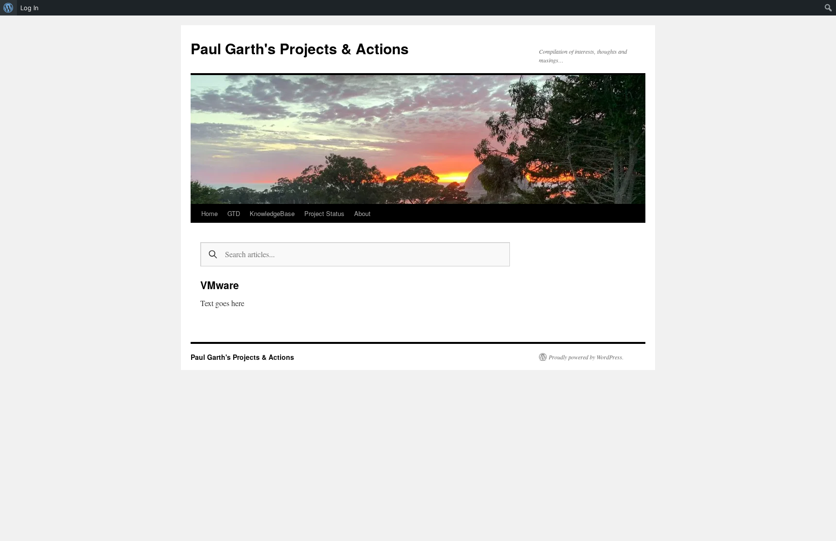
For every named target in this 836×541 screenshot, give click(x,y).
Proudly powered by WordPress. (586, 357)
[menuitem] (8, 7)
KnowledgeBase (272, 213)
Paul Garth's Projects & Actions (300, 48)
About (362, 213)
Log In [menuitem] (29, 8)
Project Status (324, 213)
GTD (233, 213)
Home (209, 213)
